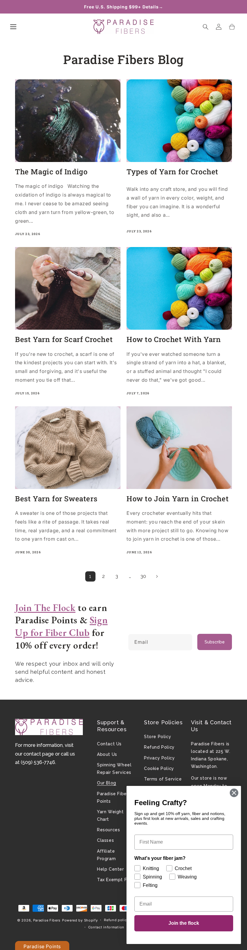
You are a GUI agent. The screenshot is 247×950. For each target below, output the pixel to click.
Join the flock (183, 923)
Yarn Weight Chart (110, 815)
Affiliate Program (106, 855)
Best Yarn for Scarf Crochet (64, 339)
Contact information (106, 927)
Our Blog (106, 782)
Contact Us (109, 743)
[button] (13, 26)
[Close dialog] (234, 792)
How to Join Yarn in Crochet (178, 498)
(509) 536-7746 (38, 762)
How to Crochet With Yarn (174, 339)
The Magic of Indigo (51, 171)
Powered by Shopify (80, 920)
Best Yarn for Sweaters (56, 498)
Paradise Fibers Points (114, 797)
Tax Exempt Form (116, 879)
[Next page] (157, 576)
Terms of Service (163, 779)
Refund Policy (159, 747)
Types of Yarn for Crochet (172, 171)
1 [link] (90, 576)
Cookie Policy (159, 768)
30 (143, 576)
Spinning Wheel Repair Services (114, 768)
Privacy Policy (159, 758)
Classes (105, 840)
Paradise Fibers (47, 920)
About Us (107, 754)
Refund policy (116, 920)
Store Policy (157, 736)
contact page (38, 754)
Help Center (110, 869)
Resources (108, 829)
